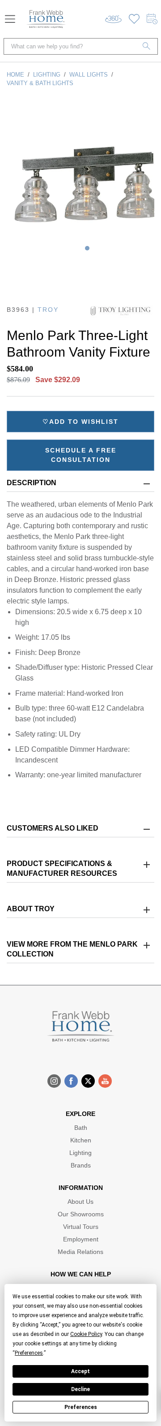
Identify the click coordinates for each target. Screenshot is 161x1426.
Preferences (80, 1407)
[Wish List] (134, 19)
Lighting (46, 74)
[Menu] (10, 19)
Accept (80, 1371)
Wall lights (88, 74)
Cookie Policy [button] (86, 1334)
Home (15, 74)
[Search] (147, 46)
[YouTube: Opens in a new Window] (105, 1081)
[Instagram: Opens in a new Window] (54, 1081)
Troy (48, 309)
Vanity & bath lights (40, 83)
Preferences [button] (29, 1353)
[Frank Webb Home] (46, 19)
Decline (80, 1389)
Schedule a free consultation (80, 455)
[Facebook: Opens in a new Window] (71, 1081)
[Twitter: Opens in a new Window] (88, 1081)
